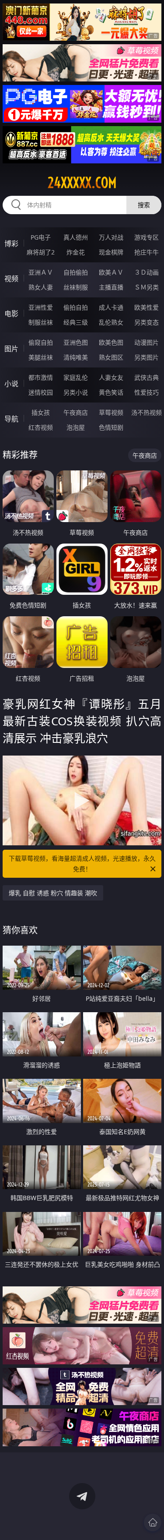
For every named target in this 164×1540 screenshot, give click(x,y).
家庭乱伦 (75, 377)
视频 (11, 278)
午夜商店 (75, 412)
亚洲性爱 (40, 307)
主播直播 (111, 287)
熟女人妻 (40, 287)
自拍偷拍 (75, 272)
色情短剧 (111, 427)
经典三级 (75, 322)
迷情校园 (40, 392)
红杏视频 (40, 427)
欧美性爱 (146, 307)
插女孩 (40, 412)
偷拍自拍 (75, 307)
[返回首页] (152, 1522)
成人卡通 (111, 307)
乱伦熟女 (111, 322)
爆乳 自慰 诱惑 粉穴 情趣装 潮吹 (53, 893)
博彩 (11, 243)
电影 (11, 313)
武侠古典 (146, 377)
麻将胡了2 (41, 252)
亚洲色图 (75, 342)
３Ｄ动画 (146, 272)
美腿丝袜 (40, 357)
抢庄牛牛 (146, 252)
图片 (11, 348)
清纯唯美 (75, 357)
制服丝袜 (40, 322)
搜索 (144, 205)
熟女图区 (111, 357)
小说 (11, 384)
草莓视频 (111, 412)
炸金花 (75, 252)
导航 (11, 419)
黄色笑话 (111, 392)
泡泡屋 (75, 427)
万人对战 (111, 237)
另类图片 (146, 357)
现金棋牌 (111, 252)
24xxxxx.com (82, 182)
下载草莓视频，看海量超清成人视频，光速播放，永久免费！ (82, 863)
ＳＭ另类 (146, 287)
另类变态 (146, 322)
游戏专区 (146, 237)
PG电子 (41, 237)
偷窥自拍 (40, 342)
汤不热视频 (146, 412)
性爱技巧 (146, 392)
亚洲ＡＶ (40, 272)
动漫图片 (146, 342)
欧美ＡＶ (111, 272)
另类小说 (75, 392)
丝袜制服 (75, 287)
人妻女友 (111, 377)
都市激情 (40, 377)
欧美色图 (111, 342)
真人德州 (75, 237)
